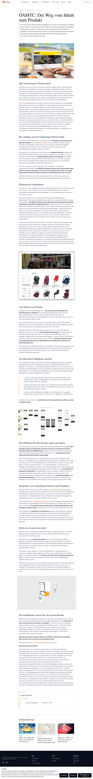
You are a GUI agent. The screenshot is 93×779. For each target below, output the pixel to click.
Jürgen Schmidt (37, 642)
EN (90, 2)
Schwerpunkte (35, 758)
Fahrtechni (56, 489)
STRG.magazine (56, 758)
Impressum (75, 758)
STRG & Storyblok (36, 763)
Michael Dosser (49, 642)
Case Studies (35, 2)
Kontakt (69, 2)
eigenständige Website (43, 501)
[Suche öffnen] (83, 2)
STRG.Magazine (45, 2)
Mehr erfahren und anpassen (84, 775)
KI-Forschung (55, 2)
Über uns (63, 2)
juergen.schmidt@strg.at (32, 702)
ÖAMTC (23, 103)
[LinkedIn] (3, 762)
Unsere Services (25, 2)
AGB (74, 763)
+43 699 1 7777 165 (47, 702)
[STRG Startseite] (6, 2)
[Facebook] (7, 762)
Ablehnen (73, 775)
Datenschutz (76, 760)
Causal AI (34, 760)
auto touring (44, 142)
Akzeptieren (64, 775)
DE (86, 2)
